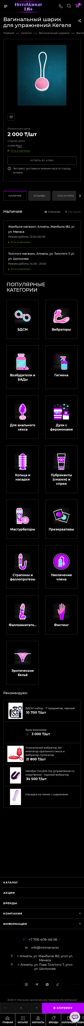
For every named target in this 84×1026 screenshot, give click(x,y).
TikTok (57, 984)
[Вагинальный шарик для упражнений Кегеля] (42, 75)
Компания (12, 913)
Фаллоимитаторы (22, 625)
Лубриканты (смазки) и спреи (61, 479)
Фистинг (61, 625)
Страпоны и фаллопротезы (22, 577)
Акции (9, 892)
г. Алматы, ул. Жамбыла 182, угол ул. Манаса (45, 958)
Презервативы (61, 529)
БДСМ (23, 329)
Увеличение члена (61, 577)
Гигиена (61, 375)
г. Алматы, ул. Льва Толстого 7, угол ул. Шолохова (45, 967)
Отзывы (39, 195)
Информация (15, 923)
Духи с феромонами (61, 427)
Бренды (10, 903)
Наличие (15, 195)
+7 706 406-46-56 (43, 939)
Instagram (26, 984)
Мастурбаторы (22, 529)
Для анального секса (22, 427)
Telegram (36, 984)
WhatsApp (47, 984)
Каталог (10, 882)
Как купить (65, 195)
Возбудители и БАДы (22, 377)
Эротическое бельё (22, 673)
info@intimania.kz (45, 947)
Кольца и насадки (22, 477)
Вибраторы (61, 329)
